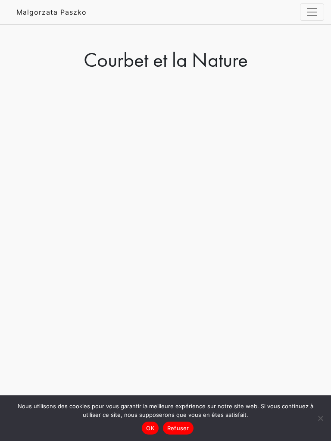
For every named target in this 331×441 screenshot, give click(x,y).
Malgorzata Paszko (51, 12)
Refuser (178, 428)
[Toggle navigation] (312, 12)
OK (150, 428)
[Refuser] (320, 418)
